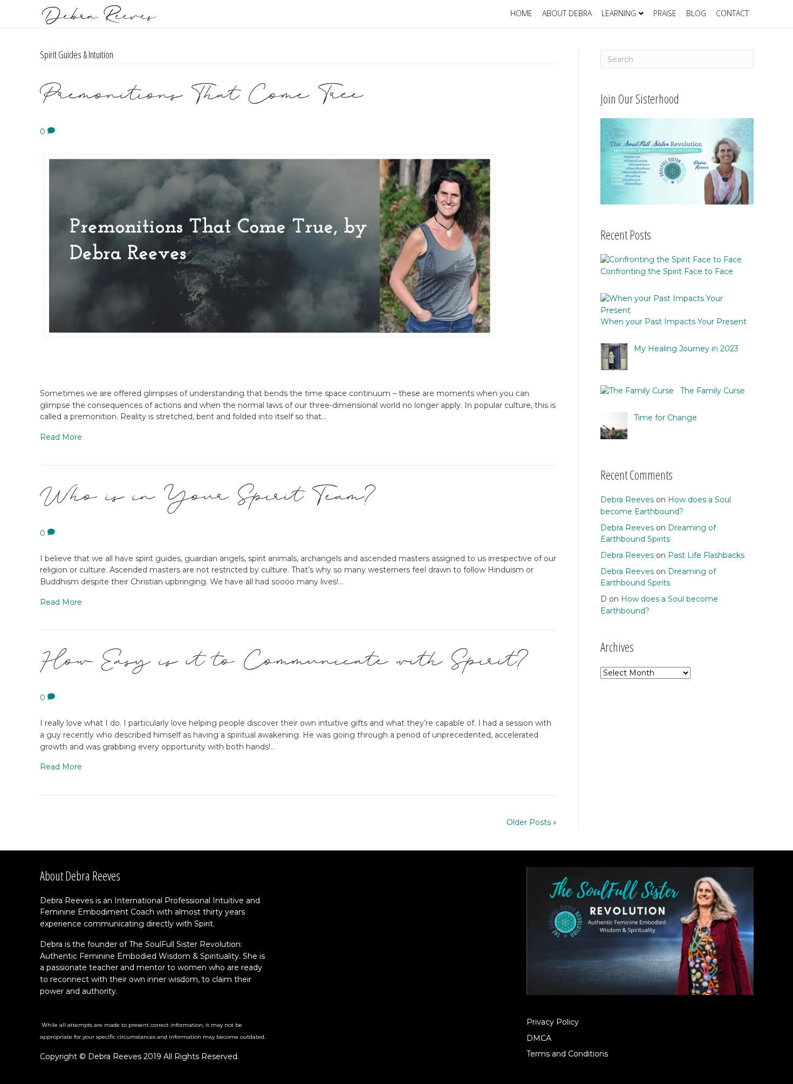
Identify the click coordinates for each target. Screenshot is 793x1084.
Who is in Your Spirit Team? (208, 505)
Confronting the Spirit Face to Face (666, 271)
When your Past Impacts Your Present (673, 321)
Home (521, 13)
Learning (618, 13)
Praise (664, 13)
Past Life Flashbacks (706, 555)
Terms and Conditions (567, 1054)
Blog (696, 13)
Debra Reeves (627, 499)
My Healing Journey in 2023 (686, 348)
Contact (732, 13)
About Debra (567, 13)
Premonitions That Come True (201, 103)
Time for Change (665, 417)
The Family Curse (712, 391)
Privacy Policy (553, 1022)
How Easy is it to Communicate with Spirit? (284, 669)
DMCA (539, 1038)
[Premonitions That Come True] (275, 262)
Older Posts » (532, 822)
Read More (61, 437)
